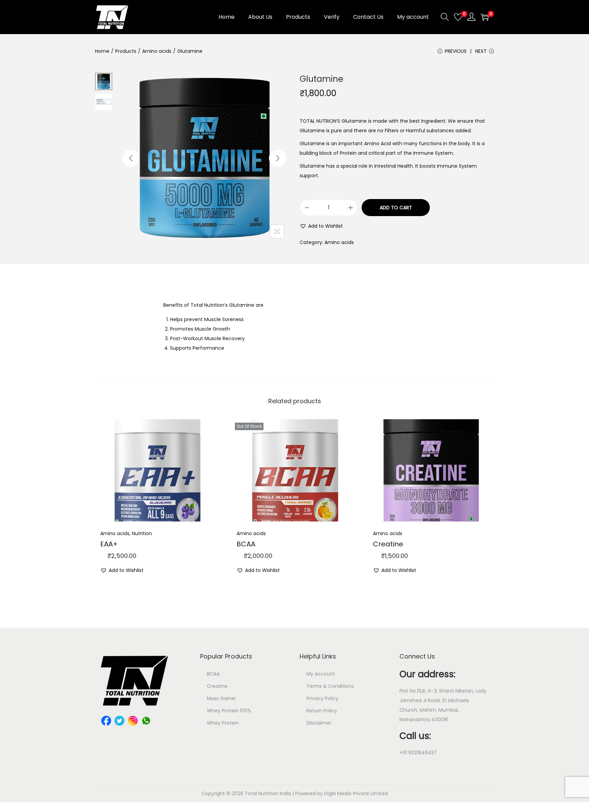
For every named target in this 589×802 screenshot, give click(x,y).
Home (102, 51)
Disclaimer (318, 723)
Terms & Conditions (330, 686)
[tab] (294, 287)
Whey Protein (223, 723)
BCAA (246, 544)
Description (294, 287)
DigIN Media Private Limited (356, 793)
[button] (321, 226)
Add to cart (396, 207)
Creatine (388, 544)
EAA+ (109, 544)
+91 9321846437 (418, 752)
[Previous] (130, 158)
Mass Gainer (221, 698)
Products (125, 51)
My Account (320, 673)
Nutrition (142, 533)
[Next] (277, 158)
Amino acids (156, 51)
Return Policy (321, 710)
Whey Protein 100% (229, 710)
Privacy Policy (322, 698)
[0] (458, 17)
